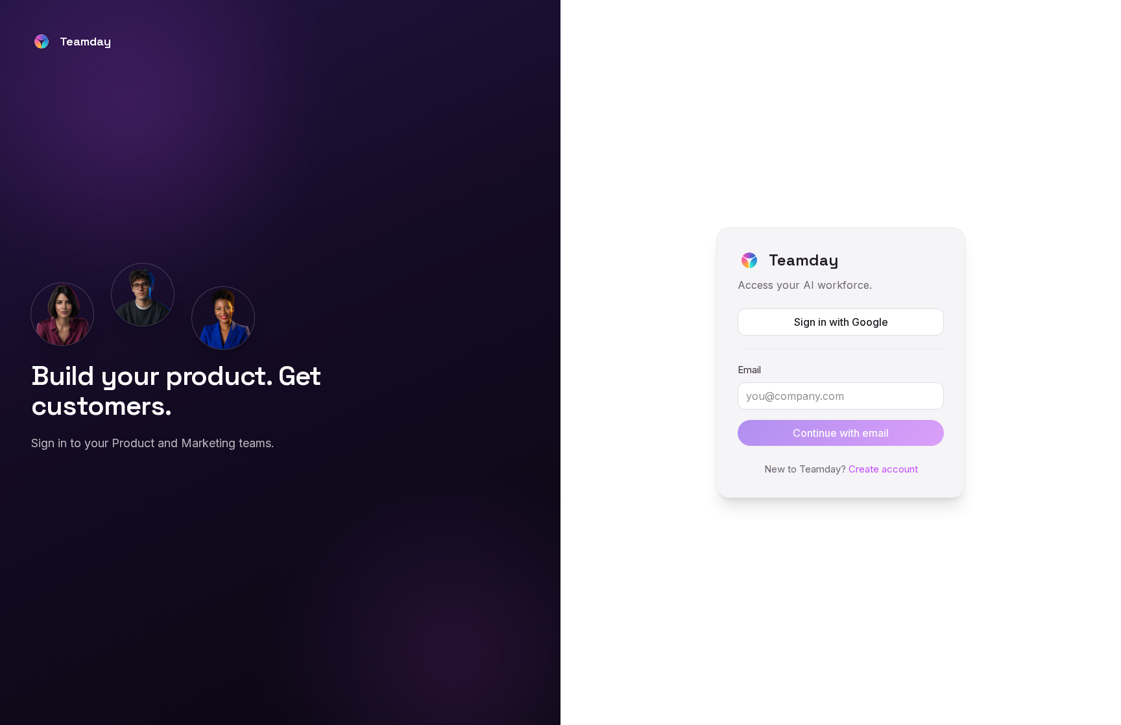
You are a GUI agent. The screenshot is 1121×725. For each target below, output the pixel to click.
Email (749, 369)
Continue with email (841, 432)
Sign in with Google (841, 321)
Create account (883, 469)
